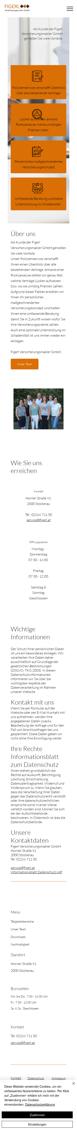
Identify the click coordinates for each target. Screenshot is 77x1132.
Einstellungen (37, 1124)
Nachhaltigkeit (20, 944)
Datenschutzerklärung (40, 1104)
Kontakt (16, 1078)
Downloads (18, 937)
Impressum (59, 1078)
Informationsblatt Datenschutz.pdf (36, 872)
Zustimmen (37, 1115)
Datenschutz (36, 1078)
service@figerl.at (39, 520)
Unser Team (18, 929)
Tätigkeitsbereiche (22, 921)
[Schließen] (71, 1086)
